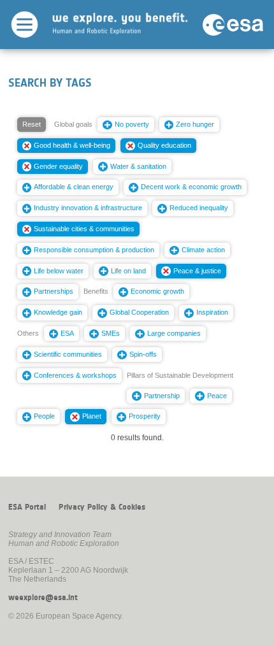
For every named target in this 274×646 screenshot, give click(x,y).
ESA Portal (27, 507)
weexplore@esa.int (43, 597)
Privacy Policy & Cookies (102, 507)
